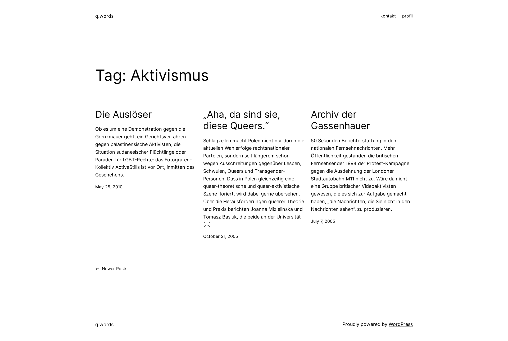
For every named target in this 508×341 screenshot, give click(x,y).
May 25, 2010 (109, 186)
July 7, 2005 (323, 221)
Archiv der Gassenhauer (340, 120)
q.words (104, 16)
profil (407, 16)
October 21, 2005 (220, 236)
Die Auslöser (123, 114)
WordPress (401, 324)
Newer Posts (111, 268)
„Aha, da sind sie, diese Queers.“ (241, 120)
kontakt (388, 16)
